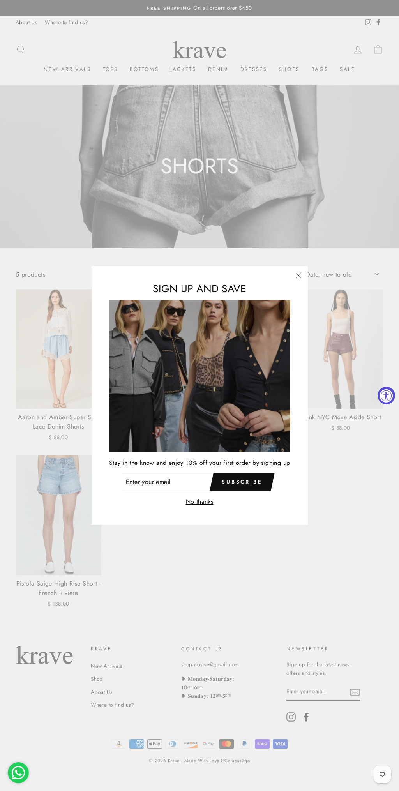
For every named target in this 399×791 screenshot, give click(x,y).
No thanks (200, 501)
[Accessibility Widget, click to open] (386, 395)
